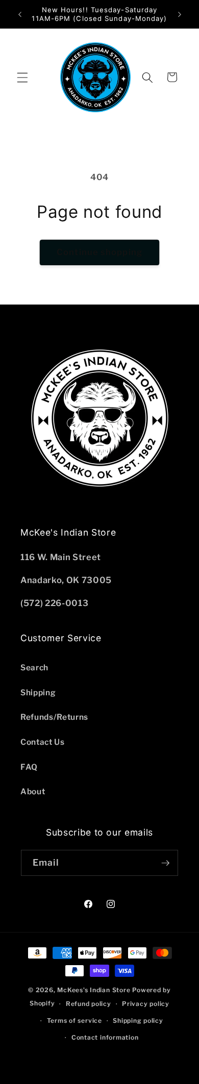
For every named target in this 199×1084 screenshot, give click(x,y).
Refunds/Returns (54, 717)
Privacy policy (145, 1003)
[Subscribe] (165, 863)
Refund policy (88, 1003)
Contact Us (42, 742)
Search (34, 667)
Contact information (105, 1037)
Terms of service (74, 1020)
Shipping (38, 692)
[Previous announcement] (20, 14)
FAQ (29, 767)
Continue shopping (99, 252)
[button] (22, 77)
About (32, 791)
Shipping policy (138, 1020)
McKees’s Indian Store (94, 990)
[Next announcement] (179, 14)
